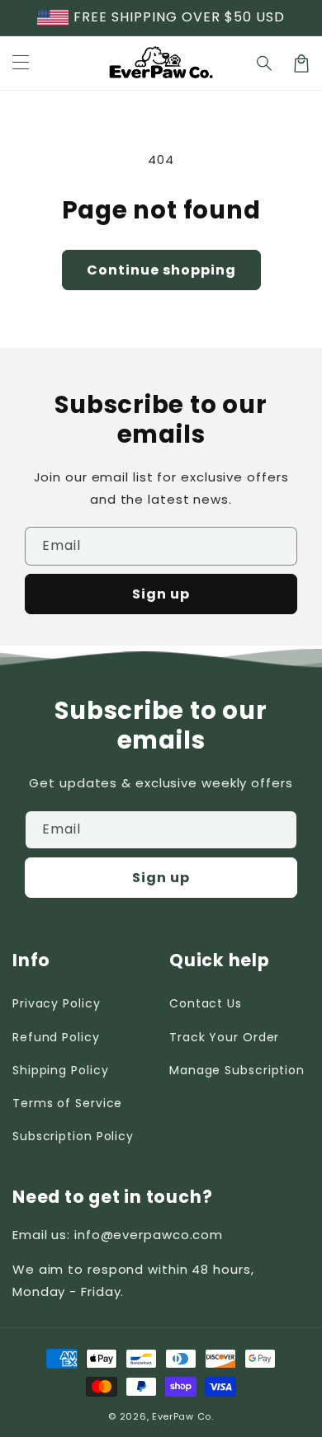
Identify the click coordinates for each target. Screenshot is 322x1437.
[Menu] (20, 63)
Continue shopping (161, 270)
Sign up (161, 594)
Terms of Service (67, 1103)
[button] (265, 63)
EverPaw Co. (183, 1416)
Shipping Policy (60, 1070)
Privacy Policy (56, 1003)
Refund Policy (56, 1037)
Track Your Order (224, 1037)
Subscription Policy (73, 1136)
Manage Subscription (237, 1070)
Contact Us (205, 1003)
